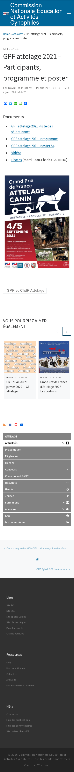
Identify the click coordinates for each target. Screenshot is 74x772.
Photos (16, 160)
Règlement (12, 456)
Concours (11, 469)
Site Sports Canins (16, 616)
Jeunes (9, 496)
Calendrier (11, 674)
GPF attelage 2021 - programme (34, 139)
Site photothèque (15, 622)
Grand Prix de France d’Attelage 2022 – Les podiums (53, 386)
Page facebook (14, 627)
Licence (10, 463)
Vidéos (16, 153)
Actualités (17, 34)
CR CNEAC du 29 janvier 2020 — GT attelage (18, 386)
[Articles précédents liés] (57, 331)
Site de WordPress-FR (17, 731)
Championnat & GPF (17, 476)
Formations (12, 502)
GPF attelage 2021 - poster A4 (32, 146)
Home (6, 34)
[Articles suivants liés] (66, 331)
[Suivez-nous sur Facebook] (10, 425)
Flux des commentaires (19, 725)
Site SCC (10, 610)
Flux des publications (18, 719)
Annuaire (10, 509)
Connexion (12, 714)
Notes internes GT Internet (20, 685)
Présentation (13, 449)
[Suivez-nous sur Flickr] (21, 425)
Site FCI (10, 605)
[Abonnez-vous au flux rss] (4, 425)
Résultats (11, 483)
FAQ (7, 516)
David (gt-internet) (20, 88)
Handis (9, 489)
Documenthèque (15, 522)
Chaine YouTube (15, 633)
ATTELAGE (11, 436)
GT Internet (43, 765)
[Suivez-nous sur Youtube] (16, 425)
